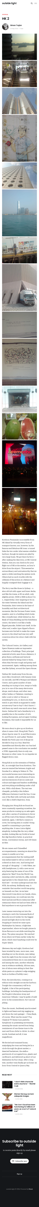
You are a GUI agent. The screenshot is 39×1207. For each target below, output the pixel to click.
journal (5, 14)
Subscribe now (21, 1161)
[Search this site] (31, 3)
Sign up (19, 1174)
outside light (9, 3)
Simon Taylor (16, 25)
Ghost (31, 1189)
